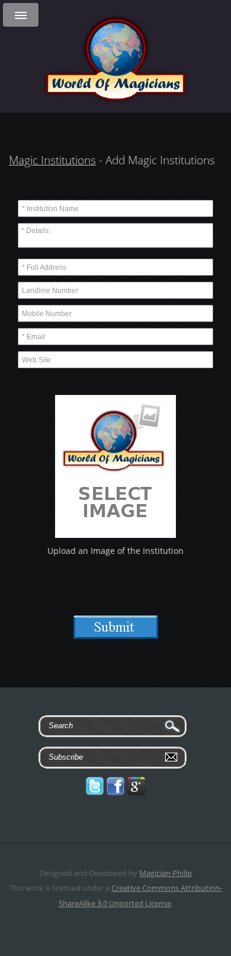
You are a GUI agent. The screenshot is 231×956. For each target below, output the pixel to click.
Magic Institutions (52, 160)
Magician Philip (165, 873)
